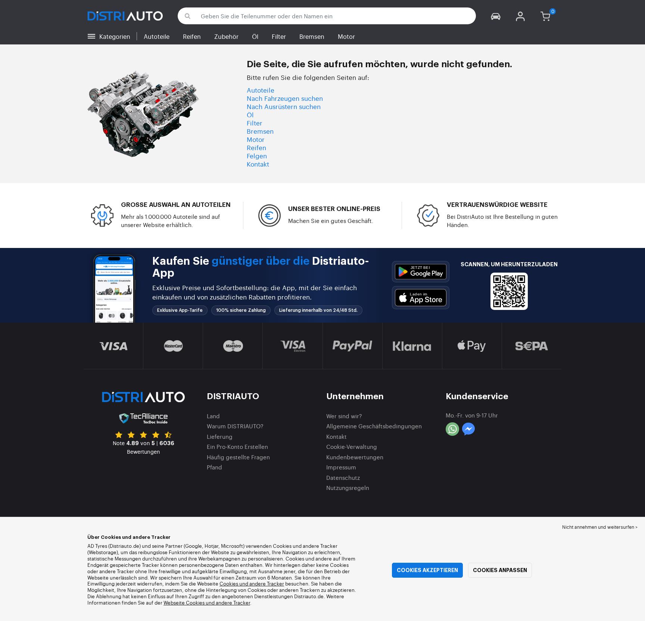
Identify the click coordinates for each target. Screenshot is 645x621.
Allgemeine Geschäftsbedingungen (374, 426)
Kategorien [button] (114, 36)
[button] (495, 16)
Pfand (214, 467)
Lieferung (220, 436)
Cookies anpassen (500, 570)
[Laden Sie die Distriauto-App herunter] (420, 271)
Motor (346, 36)
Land (213, 416)
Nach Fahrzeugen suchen (285, 98)
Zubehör (226, 36)
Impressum (341, 467)
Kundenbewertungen (354, 457)
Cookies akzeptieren (427, 570)
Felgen (257, 155)
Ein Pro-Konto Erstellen (237, 446)
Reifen (192, 36)
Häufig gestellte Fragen (238, 457)
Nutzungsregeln (347, 487)
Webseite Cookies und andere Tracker (206, 602)
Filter (279, 36)
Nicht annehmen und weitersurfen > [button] (600, 527)
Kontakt (258, 163)
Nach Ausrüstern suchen (284, 106)
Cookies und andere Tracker (251, 583)
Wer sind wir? (344, 416)
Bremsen (311, 36)
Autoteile (156, 36)
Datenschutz (343, 477)
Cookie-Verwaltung (351, 446)
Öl (255, 36)
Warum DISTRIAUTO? (235, 426)
